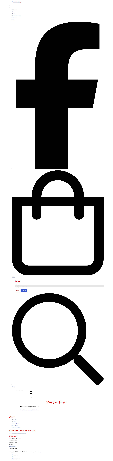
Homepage (14, 9)
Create (39, 451)
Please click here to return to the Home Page (29, 409)
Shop (13, 11)
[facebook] (58, 168)
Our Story (14, 13)
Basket (17, 290)
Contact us (14, 17)
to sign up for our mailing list (19, 433)
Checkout (24, 290)
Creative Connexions (16, 15)
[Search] (31, 392)
